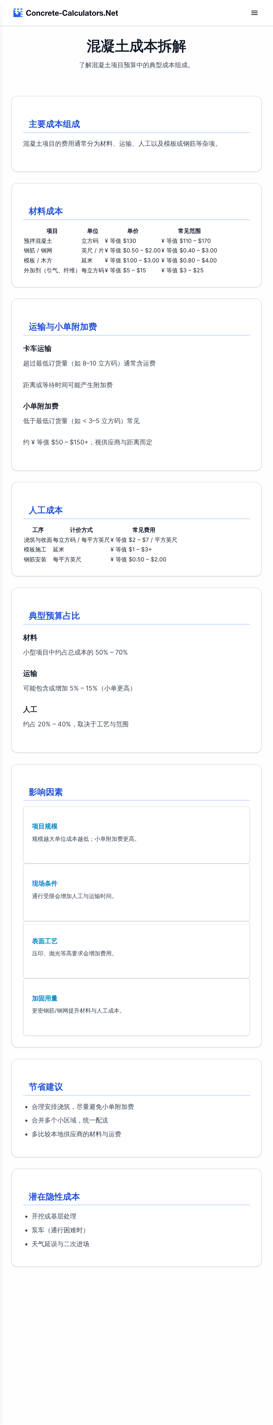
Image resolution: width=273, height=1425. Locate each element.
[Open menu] (254, 13)
